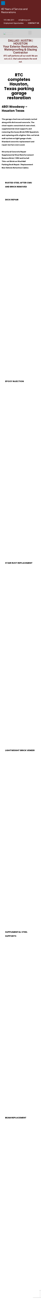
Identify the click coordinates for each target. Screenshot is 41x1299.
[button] (30, 33)
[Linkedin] (3, 3)
